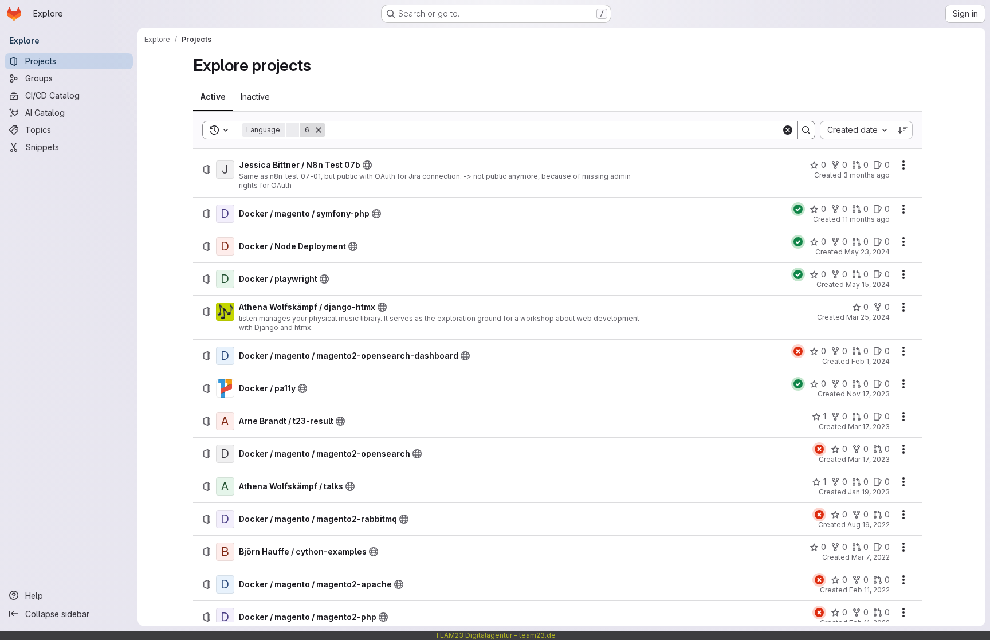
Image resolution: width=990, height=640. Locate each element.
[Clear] (788, 130)
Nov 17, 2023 (868, 394)
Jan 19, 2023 (869, 492)
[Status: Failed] (798, 351)
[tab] (213, 97)
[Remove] (318, 130)
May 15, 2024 (868, 284)
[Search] (806, 130)
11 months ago (866, 219)
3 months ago (866, 175)
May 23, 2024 (867, 252)
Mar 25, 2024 (868, 317)
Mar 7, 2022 (870, 557)
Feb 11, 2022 (869, 590)
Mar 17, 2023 (869, 426)
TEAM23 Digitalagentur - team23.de (495, 635)
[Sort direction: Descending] (903, 130)
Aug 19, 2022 (868, 524)
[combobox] (857, 130)
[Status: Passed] (798, 209)
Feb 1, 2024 (870, 361)
